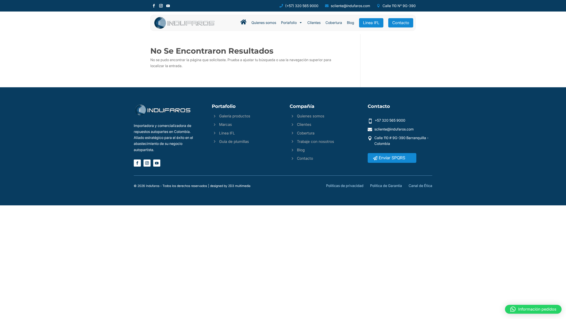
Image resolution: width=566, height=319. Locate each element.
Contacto (400, 22)
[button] (533, 309)
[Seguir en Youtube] (168, 5)
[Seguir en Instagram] (160, 5)
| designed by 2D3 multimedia (229, 186)
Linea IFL (371, 22)
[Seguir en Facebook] (153, 5)
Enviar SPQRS (392, 157)
